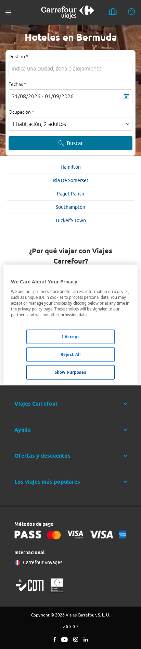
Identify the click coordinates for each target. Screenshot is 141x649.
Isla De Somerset (71, 180)
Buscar (75, 143)
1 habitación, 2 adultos (39, 124)
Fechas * (17, 84)
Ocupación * (21, 112)
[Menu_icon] (8, 12)
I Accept (70, 336)
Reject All (71, 354)
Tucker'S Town (70, 220)
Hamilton (71, 167)
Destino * (18, 56)
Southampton (70, 207)
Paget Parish (70, 193)
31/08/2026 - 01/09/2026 (43, 96)
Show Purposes (70, 371)
